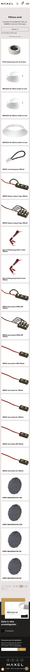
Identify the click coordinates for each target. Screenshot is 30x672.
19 (23, 586)
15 (14, 586)
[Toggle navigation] (27, 4)
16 (16, 586)
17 (18, 586)
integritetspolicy (17, 646)
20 (26, 586)
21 (2, 589)
